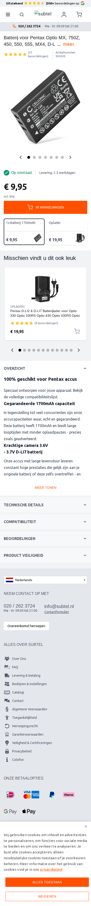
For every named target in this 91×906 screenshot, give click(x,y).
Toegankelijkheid (24, 717)
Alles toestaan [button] (47, 882)
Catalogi (18, 692)
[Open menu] (9, 14)
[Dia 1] (20, 350)
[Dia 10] (62, 350)
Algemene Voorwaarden (29, 709)
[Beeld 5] (51, 157)
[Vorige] (21, 157)
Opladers (17, 306)
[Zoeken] (22, 14)
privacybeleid (51, 869)
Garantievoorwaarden (27, 734)
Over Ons (19, 659)
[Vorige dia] (12, 350)
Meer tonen (45, 487)
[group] (15, 54)
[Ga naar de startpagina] (43, 13)
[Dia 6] (43, 350)
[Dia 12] (71, 350)
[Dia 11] (66, 350)
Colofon (18, 760)
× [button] (86, 826)
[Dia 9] (57, 350)
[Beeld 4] (45, 157)
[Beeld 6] (57, 157)
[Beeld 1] (29, 157)
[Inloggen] (64, 14)
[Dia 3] (29, 350)
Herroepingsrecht (25, 726)
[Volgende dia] (79, 350)
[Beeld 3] (40, 157)
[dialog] (45, 864)
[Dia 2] (24, 350)
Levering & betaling (26, 675)
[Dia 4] (34, 350)
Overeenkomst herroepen (26, 626)
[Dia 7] (48, 350)
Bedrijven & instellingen (29, 684)
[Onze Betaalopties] (10, 794)
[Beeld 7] (62, 157)
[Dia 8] (52, 350)
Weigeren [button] (47, 896)
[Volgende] (70, 157)
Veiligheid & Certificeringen (32, 743)
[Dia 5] (38, 350)
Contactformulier (56, 612)
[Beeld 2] (34, 157)
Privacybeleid (22, 751)
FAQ (15, 667)
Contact (18, 701)
